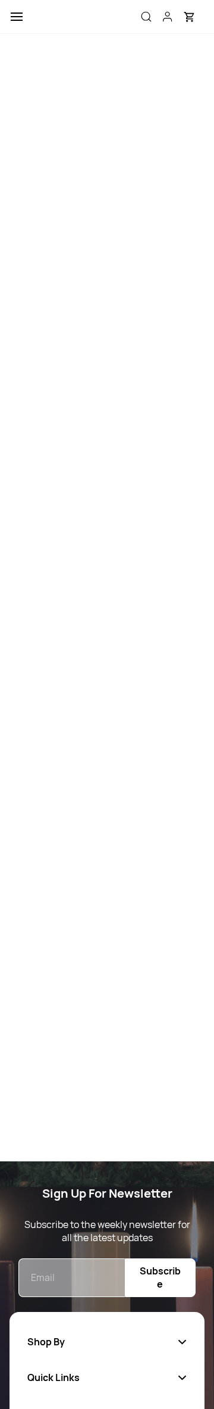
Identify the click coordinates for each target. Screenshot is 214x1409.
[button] (189, 17)
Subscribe (160, 1277)
